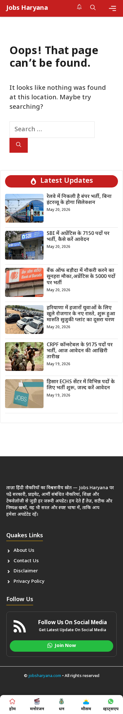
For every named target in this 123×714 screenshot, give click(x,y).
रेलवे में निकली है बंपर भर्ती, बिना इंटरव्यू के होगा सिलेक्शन (79, 200)
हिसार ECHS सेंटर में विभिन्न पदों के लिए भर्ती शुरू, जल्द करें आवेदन (81, 385)
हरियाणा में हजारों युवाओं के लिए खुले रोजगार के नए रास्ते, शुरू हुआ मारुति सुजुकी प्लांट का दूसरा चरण (81, 314)
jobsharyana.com (44, 676)
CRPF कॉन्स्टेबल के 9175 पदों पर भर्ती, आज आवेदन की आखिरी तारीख (80, 351)
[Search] (18, 145)
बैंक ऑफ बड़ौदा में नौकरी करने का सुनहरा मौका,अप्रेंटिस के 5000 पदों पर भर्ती (81, 277)
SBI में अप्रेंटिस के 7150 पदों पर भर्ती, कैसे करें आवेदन (78, 237)
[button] (93, 8)
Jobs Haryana (27, 8)
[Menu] (112, 8)
